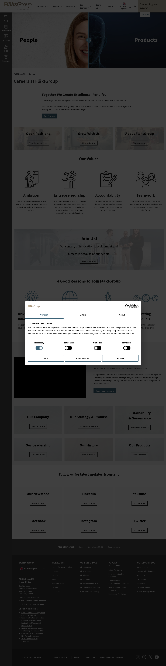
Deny (45, 358)
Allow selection (83, 358)
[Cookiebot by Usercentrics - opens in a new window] (127, 306)
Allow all (120, 358)
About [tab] (122, 315)
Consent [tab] (44, 315)
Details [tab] (83, 315)
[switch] (68, 348)
